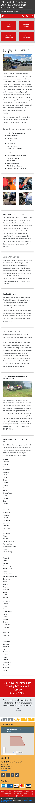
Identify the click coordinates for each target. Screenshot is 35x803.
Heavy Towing (29, 791)
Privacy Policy (4, 801)
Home (2, 791)
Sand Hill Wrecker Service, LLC (13, 11)
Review (19, 796)
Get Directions (26, 36)
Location (4, 771)
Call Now (8, 25)
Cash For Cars (28, 793)
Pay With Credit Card (8, 36)
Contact (24, 796)
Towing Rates (12, 796)
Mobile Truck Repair (18, 793)
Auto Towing (9, 791)
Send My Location (26, 25)
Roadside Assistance (19, 791)
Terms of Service (28, 800)
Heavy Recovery (7, 793)
